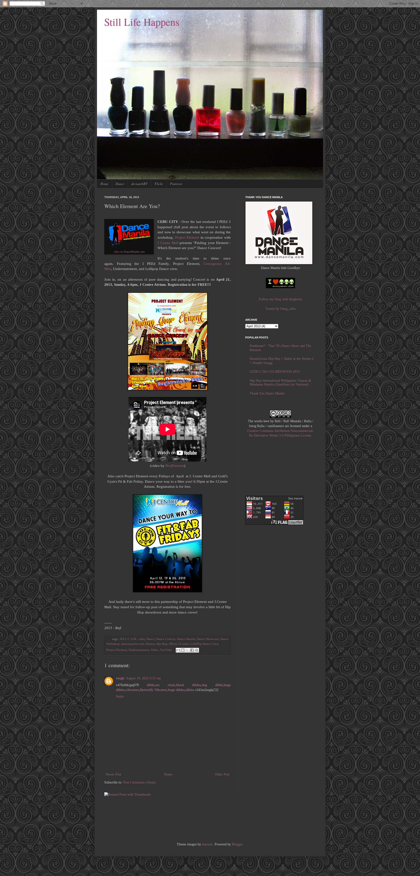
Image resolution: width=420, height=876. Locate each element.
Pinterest (176, 183)
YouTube (166, 650)
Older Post (222, 774)
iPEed (173, 644)
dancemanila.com (132, 644)
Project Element (187, 237)
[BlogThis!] (182, 650)
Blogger (237, 844)
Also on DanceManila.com (129, 251)
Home (104, 183)
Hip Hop (161, 644)
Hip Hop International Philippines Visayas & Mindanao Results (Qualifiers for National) (280, 383)
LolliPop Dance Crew (204, 644)
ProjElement (175, 465)
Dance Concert (165, 639)
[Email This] (178, 650)
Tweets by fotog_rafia (280, 309)
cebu (142, 639)
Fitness (150, 644)
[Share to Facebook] (192, 650)
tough (120, 678)
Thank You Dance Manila (267, 393)
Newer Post (113, 774)
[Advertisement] (192, 823)
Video (154, 650)
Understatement (139, 650)
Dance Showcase (208, 639)
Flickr (159, 183)
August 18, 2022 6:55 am (143, 678)
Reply (120, 696)
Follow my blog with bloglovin (280, 299)
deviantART (139, 183)
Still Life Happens (141, 22)
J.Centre (183, 644)
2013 (122, 639)
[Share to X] (187, 650)
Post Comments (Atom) (139, 782)
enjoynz (207, 844)
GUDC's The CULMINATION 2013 (275, 371)
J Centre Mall (168, 243)
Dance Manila (186, 639)
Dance (119, 183)
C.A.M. (132, 639)
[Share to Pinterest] (196, 650)
